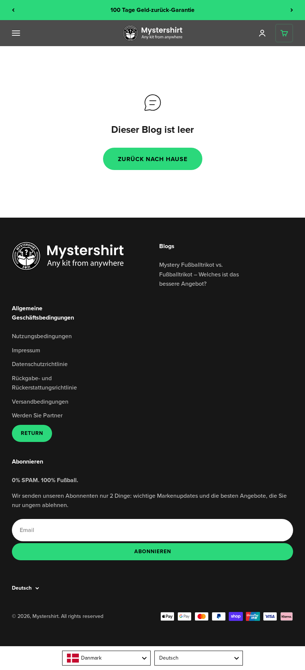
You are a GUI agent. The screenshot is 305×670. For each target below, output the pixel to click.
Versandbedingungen (40, 401)
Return (32, 433)
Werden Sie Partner (37, 415)
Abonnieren (152, 551)
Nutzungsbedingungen (42, 336)
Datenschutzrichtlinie (40, 364)
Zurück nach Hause (152, 159)
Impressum (26, 350)
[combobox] (106, 658)
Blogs (166, 246)
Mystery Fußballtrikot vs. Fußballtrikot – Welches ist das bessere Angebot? (199, 274)
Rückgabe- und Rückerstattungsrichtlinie (44, 383)
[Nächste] (291, 10)
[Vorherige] (13, 10)
